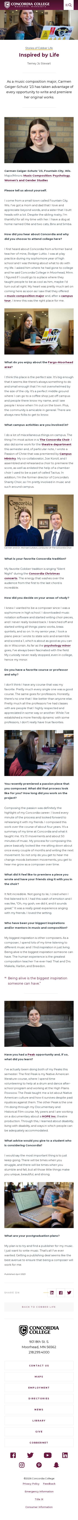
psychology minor (57, 645)
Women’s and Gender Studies (26, 180)
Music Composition (37, 175)
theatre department (56, 444)
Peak (31, 1054)
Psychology (61, 175)
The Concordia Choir (55, 439)
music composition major (25, 296)
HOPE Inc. (49, 1116)
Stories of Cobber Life (39, 48)
